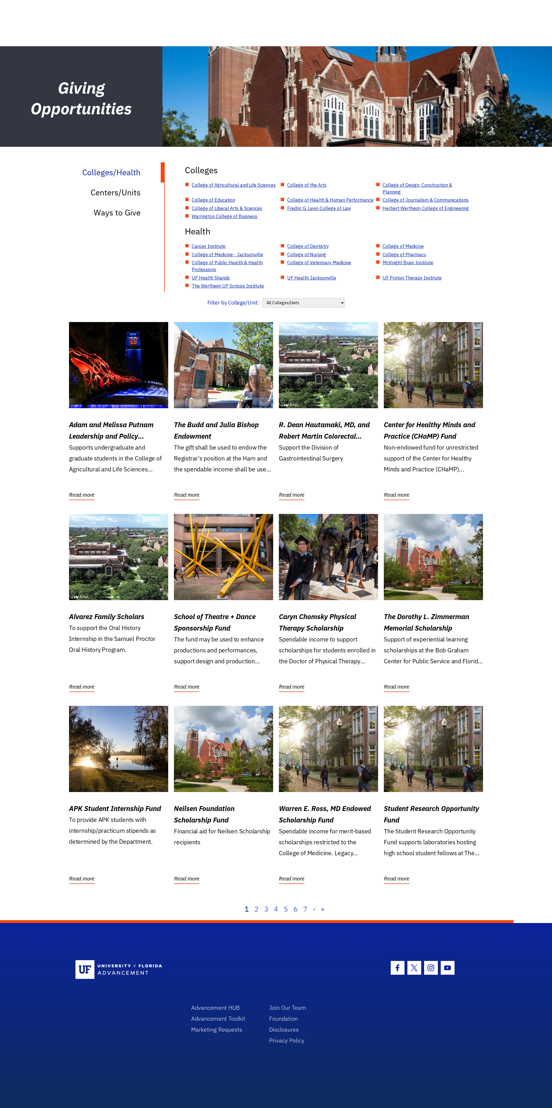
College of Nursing (306, 254)
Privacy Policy (286, 1040)
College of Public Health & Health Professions (227, 266)
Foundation (283, 1018)
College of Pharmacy (404, 254)
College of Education (213, 200)
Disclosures (284, 1029)
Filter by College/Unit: (233, 302)
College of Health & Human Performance (330, 200)
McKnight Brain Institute (408, 262)
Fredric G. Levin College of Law (319, 208)
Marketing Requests (216, 1029)
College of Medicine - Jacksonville (227, 254)
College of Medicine (403, 246)
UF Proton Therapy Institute (412, 278)
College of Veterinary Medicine (319, 262)
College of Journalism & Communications (426, 200)
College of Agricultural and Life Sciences (234, 185)
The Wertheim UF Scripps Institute (228, 286)
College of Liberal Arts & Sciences (227, 208)
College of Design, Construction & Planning (417, 188)
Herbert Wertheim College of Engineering (426, 208)
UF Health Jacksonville (311, 278)
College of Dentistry (308, 246)
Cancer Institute (208, 246)
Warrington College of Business (224, 216)
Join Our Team (287, 1007)
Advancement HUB (215, 1007)
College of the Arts (307, 185)
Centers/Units (116, 192)
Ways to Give (117, 212)
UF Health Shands (211, 278)
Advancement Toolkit (218, 1018)
